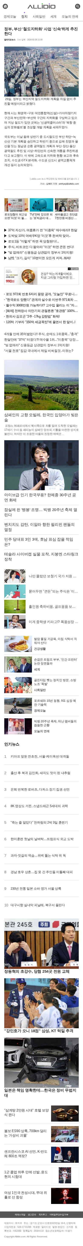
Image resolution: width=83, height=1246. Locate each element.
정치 (24, 16)
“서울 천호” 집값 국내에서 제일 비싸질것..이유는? (38, 350)
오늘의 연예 (70, 16)
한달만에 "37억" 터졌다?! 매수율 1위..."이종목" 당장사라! (41, 339)
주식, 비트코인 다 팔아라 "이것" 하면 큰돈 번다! (41, 247)
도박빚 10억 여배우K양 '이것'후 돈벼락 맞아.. (39, 235)
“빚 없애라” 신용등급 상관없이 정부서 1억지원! (40, 252)
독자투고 (43, 1214)
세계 (53, 16)
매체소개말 (20, 1214)
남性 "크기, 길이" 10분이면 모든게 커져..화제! (39, 258)
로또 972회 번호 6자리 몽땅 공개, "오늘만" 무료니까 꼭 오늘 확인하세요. (42, 294)
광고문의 (32, 1214)
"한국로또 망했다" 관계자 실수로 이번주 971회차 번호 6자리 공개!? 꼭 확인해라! (42, 299)
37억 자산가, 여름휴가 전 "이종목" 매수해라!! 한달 (42, 230)
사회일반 (39, 16)
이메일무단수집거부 (59, 1214)
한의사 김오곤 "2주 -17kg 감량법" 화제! (33, 316)
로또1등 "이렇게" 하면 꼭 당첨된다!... (33, 241)
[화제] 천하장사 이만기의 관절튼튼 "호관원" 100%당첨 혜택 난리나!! (42, 311)
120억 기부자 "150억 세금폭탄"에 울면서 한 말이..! (40, 322)
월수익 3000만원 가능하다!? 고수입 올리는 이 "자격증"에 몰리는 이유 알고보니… (42, 305)
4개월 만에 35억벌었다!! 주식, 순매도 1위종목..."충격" (41, 334)
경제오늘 (10, 16)
